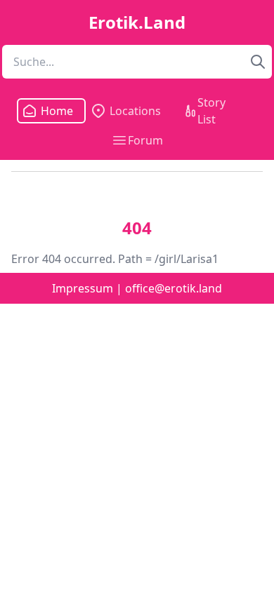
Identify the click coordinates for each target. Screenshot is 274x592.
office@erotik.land (173, 288)
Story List (211, 111)
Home (53, 111)
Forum (145, 140)
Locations (135, 111)
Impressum (82, 288)
